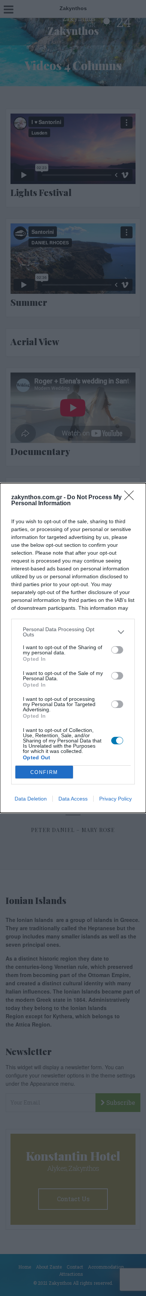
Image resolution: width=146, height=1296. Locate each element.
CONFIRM (44, 772)
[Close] (131, 498)
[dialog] (73, 648)
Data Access (73, 799)
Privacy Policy (115, 799)
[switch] (117, 650)
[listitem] (73, 632)
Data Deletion (31, 799)
